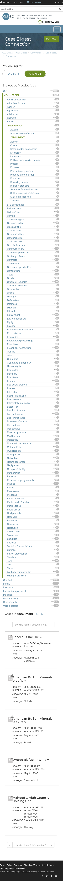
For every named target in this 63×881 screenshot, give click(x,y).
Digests (13, 73)
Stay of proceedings (20, 196)
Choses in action (15, 223)
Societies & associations (19, 546)
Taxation (11, 557)
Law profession (15, 414)
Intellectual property (17, 384)
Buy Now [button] (51, 39)
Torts (9, 560)
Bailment (11, 117)
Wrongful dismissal (16, 575)
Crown (10, 292)
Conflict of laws (14, 241)
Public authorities (16, 498)
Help (11, 868)
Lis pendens (13, 425)
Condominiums (14, 237)
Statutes (11, 549)
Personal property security (20, 480)
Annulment (11, 56)
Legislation (15, 156)
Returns (50, 865)
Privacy (11, 487)
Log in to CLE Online (51, 21)
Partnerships (13, 472)
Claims (13, 145)
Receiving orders (19, 182)
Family (6, 583)
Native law (12, 458)
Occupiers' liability (16, 469)
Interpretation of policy (18, 403)
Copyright (18, 865)
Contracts (12, 259)
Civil (5, 91)
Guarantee (12, 358)
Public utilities (14, 505)
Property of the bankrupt (22, 174)
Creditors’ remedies (17, 285)
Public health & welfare (18, 502)
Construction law (15, 248)
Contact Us (58, 2)
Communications (15, 234)
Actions (14, 129)
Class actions (14, 226)
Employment (13, 314)
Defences (12, 303)
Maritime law (13, 436)
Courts (10, 278)
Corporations (13, 270)
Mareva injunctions (16, 432)
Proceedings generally (21, 171)
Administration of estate (22, 133)
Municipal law (14, 450)
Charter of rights (15, 219)
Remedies (12, 520)
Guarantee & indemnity (19, 362)
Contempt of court (16, 256)
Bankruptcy (51, 53)
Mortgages (12, 439)
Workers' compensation (19, 572)
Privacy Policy (6, 865)
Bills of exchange (15, 204)
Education (12, 311)
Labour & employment (14, 591)
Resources (12, 524)
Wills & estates (10, 605)
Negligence (13, 465)
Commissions (14, 230)
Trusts (10, 568)
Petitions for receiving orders (25, 160)
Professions (13, 491)
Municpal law (13, 454)
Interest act (13, 392)
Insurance (12, 381)
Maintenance (13, 428)
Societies (11, 542)
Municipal (8, 594)
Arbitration (12, 114)
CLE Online (7, 53)
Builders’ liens (14, 212)
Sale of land (13, 535)
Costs (10, 274)
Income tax (12, 370)
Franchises (12, 344)
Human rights (14, 366)
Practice (14, 163)
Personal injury (10, 598)
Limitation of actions (17, 421)
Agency (11, 106)
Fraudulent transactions (19, 347)
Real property (14, 513)
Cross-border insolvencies (23, 148)
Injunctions (12, 377)
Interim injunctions (16, 395)
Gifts (9, 355)
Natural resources (16, 461)
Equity (10, 322)
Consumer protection (18, 252)
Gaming (11, 351)
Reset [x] (39, 614)
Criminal (7, 580)
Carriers (11, 215)
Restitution (12, 527)
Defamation (13, 300)
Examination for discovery (20, 329)
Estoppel (11, 325)
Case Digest (21, 53)
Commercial (36, 53)
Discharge (15, 152)
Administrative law (16, 99)
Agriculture (12, 110)
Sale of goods (14, 531)
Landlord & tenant (16, 410)
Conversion (13, 263)
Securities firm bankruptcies (24, 189)
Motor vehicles (14, 447)
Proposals (15, 178)
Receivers (12, 516)
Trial (9, 564)
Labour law (12, 406)
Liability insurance (16, 417)
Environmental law (16, 318)
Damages (12, 296)
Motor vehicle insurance (19, 443)
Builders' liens (14, 208)
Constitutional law (16, 245)
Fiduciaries (12, 337)
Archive (35, 73)
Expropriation (14, 333)
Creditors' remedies (17, 281)
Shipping (4, 868)
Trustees (14, 200)
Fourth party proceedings (20, 340)
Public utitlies (13, 509)
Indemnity (12, 373)
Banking (11, 121)
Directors (11, 307)
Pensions (11, 476)
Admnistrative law (16, 103)
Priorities (14, 167)
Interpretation (14, 399)
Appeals (14, 141)
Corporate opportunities (19, 267)
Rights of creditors (19, 185)
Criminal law (13, 289)
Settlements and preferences (25, 193)
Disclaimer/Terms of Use (34, 865)
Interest (11, 388)
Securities (12, 538)
